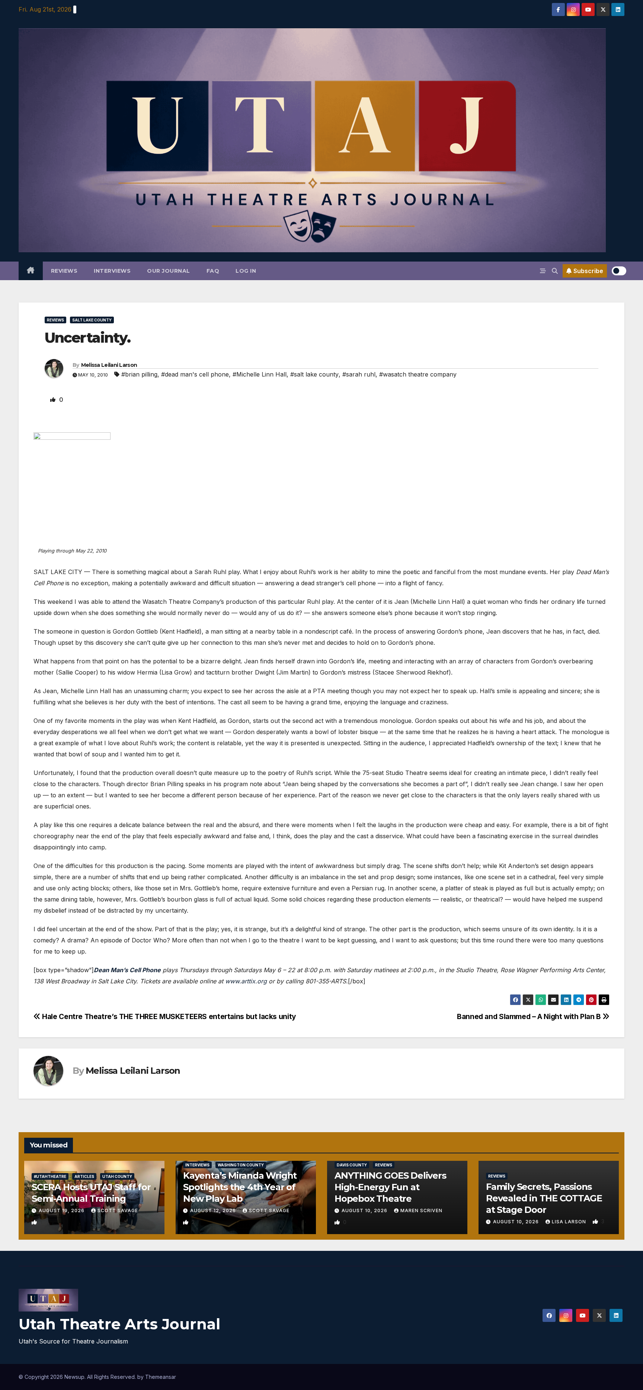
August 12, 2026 (213, 1210)
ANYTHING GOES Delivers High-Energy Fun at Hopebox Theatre (390, 1187)
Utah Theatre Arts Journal (119, 1324)
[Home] (31, 271)
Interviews (112, 271)
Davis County (352, 1165)
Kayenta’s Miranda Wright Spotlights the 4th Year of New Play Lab (240, 1187)
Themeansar (160, 1377)
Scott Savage (117, 1210)
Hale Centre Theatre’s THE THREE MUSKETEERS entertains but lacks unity (168, 1016)
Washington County (241, 1165)
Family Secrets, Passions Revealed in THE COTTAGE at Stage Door (544, 1198)
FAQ (213, 271)
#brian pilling (139, 374)
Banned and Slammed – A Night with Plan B (529, 1016)
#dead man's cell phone (195, 374)
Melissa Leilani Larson (109, 365)
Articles (84, 1176)
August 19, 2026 (62, 1210)
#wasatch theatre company (418, 374)
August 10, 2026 (365, 1210)
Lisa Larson (570, 1221)
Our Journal (168, 271)
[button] (555, 271)
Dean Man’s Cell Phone (127, 970)
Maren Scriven (421, 1210)
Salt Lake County (92, 320)
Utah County (117, 1176)
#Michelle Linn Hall (260, 374)
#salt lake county (314, 374)
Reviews (64, 271)
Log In (246, 271)
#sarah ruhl (358, 374)
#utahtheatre (50, 1176)
